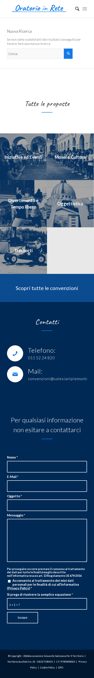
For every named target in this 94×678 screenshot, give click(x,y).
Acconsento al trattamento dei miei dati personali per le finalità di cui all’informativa (43, 584)
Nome (12, 457)
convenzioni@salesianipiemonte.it (60, 378)
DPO (60, 667)
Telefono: (42, 350)
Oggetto (14, 496)
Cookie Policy (47, 667)
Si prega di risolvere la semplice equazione (40, 594)
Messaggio (16, 515)
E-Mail (12, 477)
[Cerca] (75, 8)
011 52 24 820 (41, 357)
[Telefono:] (15, 353)
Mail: (35, 371)
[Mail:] (15, 374)
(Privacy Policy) (18, 588)
